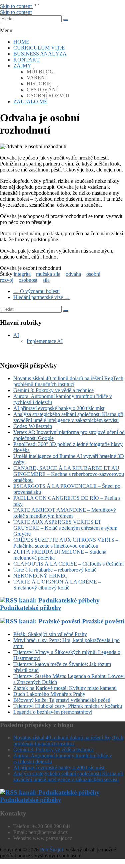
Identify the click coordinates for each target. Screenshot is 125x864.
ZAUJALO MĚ (30, 101)
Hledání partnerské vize (41, 297)
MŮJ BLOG (40, 71)
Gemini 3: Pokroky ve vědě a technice (53, 390)
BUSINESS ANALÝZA (40, 53)
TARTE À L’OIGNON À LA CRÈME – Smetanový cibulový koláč (57, 585)
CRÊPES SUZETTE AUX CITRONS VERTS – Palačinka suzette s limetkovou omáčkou (65, 543)
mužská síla (48, 274)
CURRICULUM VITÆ (39, 48)
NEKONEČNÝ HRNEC (40, 576)
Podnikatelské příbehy (30, 607)
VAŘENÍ (37, 77)
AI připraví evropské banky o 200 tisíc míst (58, 408)
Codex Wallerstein (32, 426)
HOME (21, 42)
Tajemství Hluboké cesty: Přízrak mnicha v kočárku (67, 706)
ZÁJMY (22, 65)
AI (16, 335)
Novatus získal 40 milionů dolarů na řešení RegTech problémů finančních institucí (68, 381)
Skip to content (16, 6)
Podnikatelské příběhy (30, 799)
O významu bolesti (36, 291)
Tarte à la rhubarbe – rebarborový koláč (54, 570)
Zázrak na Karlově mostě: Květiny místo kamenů (65, 688)
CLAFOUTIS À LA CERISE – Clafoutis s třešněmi (68, 564)
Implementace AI (45, 341)
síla (46, 280)
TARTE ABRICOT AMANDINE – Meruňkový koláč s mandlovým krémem (64, 513)
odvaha (73, 274)
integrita (22, 274)
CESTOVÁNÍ (42, 89)
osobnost (28, 280)
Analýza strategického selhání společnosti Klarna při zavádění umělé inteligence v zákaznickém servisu (68, 417)
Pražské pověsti (103, 621)
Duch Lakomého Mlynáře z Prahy (49, 694)
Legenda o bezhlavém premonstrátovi (52, 712)
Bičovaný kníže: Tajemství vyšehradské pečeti (61, 700)
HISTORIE (39, 83)
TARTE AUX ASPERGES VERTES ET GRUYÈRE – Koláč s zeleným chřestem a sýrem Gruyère (65, 528)
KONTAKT (26, 59)
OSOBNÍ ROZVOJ (48, 95)
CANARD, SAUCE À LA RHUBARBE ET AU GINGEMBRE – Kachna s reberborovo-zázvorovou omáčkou (68, 474)
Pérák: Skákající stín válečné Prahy (50, 634)
